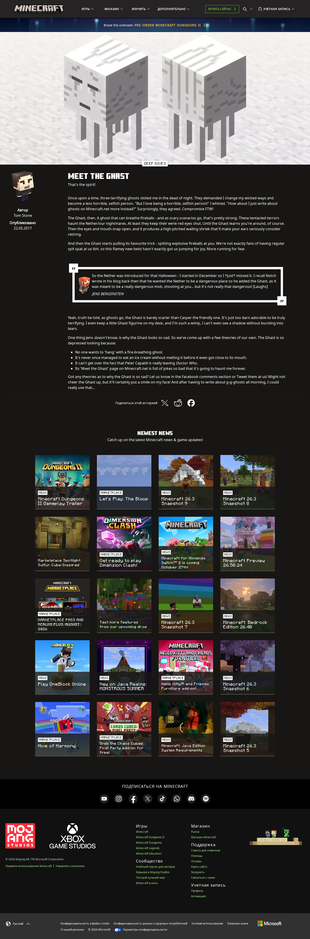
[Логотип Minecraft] (39, 9)
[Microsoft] (269, 923)
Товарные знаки (237, 923)
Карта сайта (199, 867)
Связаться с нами (203, 878)
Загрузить (197, 872)
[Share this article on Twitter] (164, 403)
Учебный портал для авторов (155, 867)
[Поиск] (249, 9)
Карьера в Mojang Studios (153, 872)
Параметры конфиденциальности (144, 929)
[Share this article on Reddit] (178, 403)
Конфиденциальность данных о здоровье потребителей (150, 923)
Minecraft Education (148, 853)
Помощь (196, 856)
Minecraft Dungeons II (150, 837)
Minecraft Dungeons (149, 843)
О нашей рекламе (72, 929)
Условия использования (207, 923)
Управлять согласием (70, 866)
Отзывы (196, 861)
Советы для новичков (205, 850)
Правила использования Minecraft (28, 866)
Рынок (195, 832)
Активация (198, 896)
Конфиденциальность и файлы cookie (85, 923)
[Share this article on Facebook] (191, 403)
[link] (104, 798)
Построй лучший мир (150, 878)
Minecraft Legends (148, 848)
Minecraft (142, 832)
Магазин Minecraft (203, 837)
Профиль (197, 891)
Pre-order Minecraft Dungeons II (168, 25)
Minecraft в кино (147, 883)
